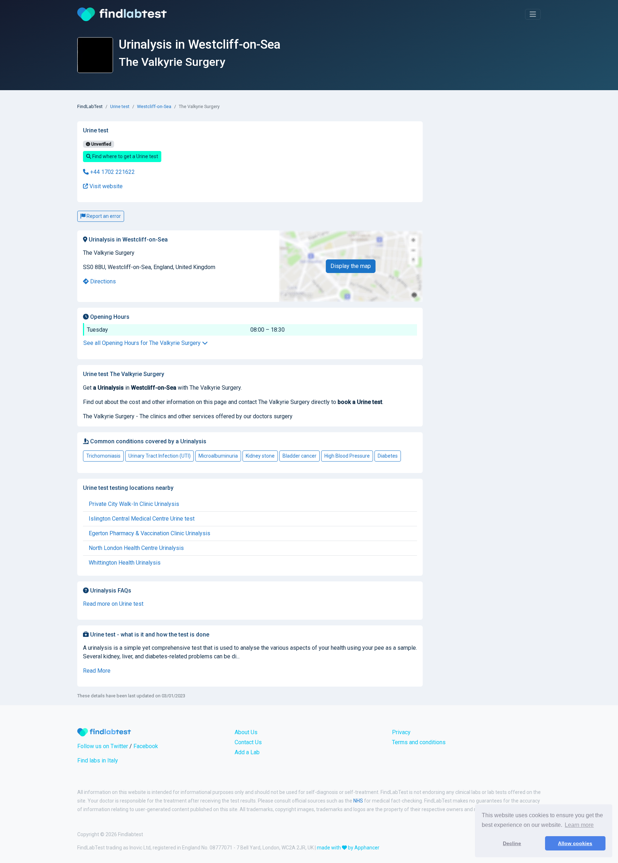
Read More (97, 670)
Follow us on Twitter (102, 746)
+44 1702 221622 (112, 172)
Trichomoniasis (103, 456)
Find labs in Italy (97, 760)
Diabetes (388, 456)
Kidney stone (260, 456)
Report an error (103, 216)
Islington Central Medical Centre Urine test (142, 518)
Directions (102, 281)
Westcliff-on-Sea (154, 106)
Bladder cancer (300, 456)
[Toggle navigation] (533, 14)
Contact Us (248, 742)
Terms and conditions (419, 742)
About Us (246, 732)
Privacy (401, 732)
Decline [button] (512, 843)
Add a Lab (247, 752)
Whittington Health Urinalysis (125, 562)
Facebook (145, 746)
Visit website (105, 186)
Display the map (350, 266)
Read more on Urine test (113, 603)
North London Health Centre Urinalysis (136, 548)
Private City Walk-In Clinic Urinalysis (134, 504)
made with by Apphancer (348, 847)
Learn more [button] (579, 825)
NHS (358, 801)
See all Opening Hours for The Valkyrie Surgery (142, 343)
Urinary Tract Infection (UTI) (159, 456)
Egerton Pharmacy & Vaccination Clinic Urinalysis (149, 533)
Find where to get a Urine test (124, 156)
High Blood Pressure (347, 456)
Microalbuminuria (218, 456)
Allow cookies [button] (575, 843)
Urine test (119, 106)
